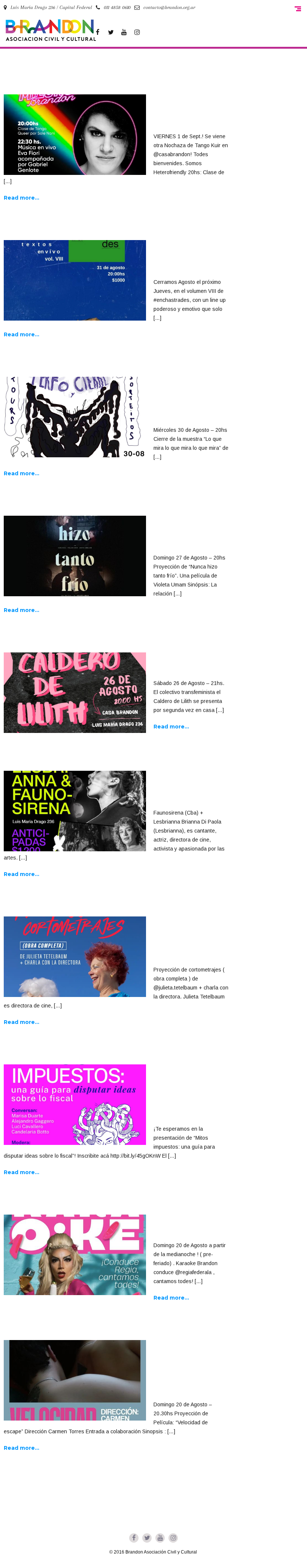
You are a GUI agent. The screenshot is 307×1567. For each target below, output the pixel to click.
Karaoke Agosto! (185, 1228)
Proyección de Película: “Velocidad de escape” (180, 1370)
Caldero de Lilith (186, 666)
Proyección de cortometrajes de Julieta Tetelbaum (188, 941)
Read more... (21, 197)
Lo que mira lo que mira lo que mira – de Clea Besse (189, 401)
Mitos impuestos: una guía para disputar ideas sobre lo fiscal (186, 1094)
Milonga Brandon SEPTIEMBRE (186, 113)
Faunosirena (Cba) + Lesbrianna (191, 790)
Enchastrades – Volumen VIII (184, 259)
